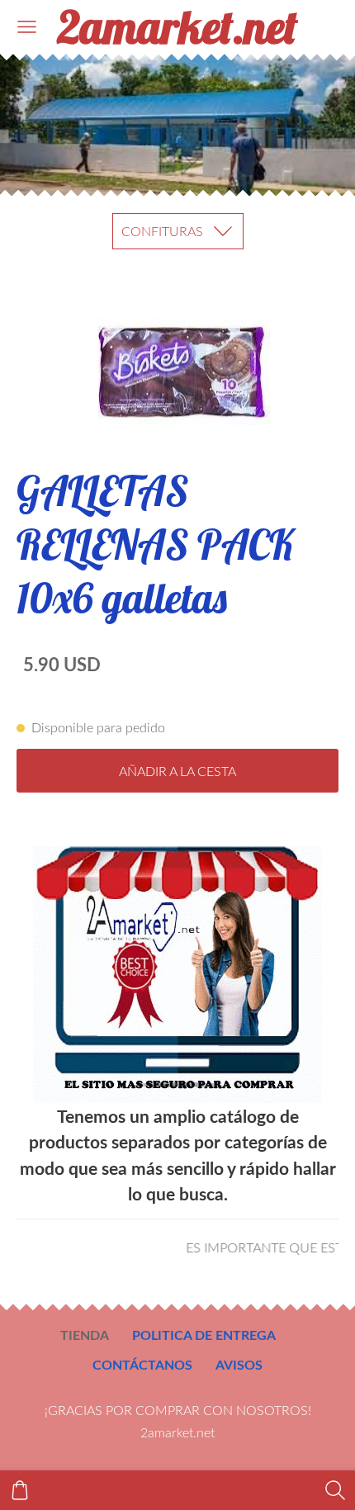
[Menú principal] (27, 27)
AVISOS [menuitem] (239, 1364)
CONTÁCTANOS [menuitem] (142, 1364)
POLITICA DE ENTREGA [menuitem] (204, 1334)
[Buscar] (335, 1490)
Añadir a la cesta (177, 771)
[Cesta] (20, 1490)
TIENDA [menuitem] (84, 1334)
